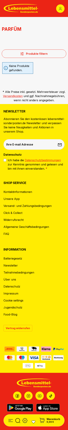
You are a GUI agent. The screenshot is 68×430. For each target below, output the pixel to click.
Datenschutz (11, 286)
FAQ (6, 234)
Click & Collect (12, 213)
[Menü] (10, 420)
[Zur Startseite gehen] (20, 8)
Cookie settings (13, 300)
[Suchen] (18, 420)
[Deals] (25, 420)
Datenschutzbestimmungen (43, 160)
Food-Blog (10, 314)
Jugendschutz (12, 307)
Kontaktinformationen (17, 192)
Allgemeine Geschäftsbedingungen (26, 227)
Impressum (10, 293)
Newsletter (10, 265)
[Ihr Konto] (60, 8)
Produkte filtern (36, 53)
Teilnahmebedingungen (18, 272)
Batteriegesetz (12, 258)
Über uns (9, 279)
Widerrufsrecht (13, 220)
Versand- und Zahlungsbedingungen (27, 206)
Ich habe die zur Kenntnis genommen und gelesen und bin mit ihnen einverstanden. (35, 164)
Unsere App (11, 199)
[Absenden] (60, 144)
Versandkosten (13, 96)
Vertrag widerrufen (18, 328)
